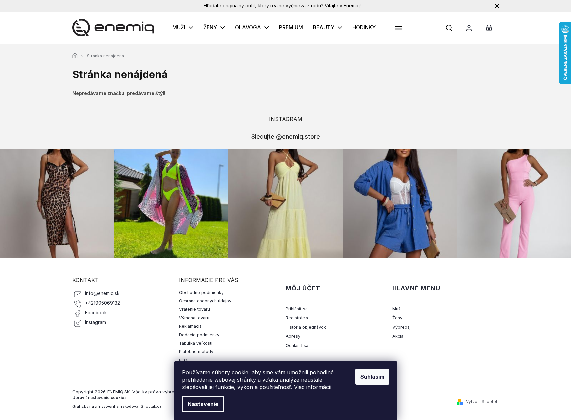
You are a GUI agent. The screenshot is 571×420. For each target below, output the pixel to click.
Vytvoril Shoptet (481, 401)
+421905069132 (102, 303)
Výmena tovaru (194, 317)
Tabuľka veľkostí (195, 343)
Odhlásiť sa (297, 345)
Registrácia (297, 317)
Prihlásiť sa (297, 308)
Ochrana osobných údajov (205, 300)
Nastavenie (203, 404)
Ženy (397, 317)
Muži (397, 308)
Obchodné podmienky (201, 292)
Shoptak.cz (151, 406)
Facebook (96, 312)
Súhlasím (372, 376)
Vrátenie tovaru (194, 309)
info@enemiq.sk (102, 293)
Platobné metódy (196, 351)
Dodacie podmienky (199, 334)
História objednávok (306, 327)
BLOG (185, 360)
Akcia (397, 336)
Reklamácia (190, 326)
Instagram (95, 322)
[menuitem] (182, 28)
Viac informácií (312, 387)
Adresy (293, 336)
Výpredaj (401, 327)
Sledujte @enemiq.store (285, 136)
